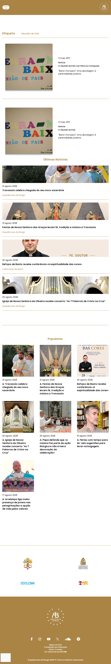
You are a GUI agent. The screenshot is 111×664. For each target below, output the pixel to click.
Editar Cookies (55, 649)
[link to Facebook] (32, 639)
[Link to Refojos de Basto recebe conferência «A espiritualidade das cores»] (55, 257)
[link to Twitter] (57, 639)
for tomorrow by (55, 652)
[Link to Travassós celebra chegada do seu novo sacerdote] (55, 183)
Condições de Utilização (55, 647)
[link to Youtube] (48, 639)
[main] (55, 274)
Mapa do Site (55, 645)
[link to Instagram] (39, 639)
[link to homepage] (104, 7)
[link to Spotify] (78, 639)
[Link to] (55, 67)
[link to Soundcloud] (68, 639)
